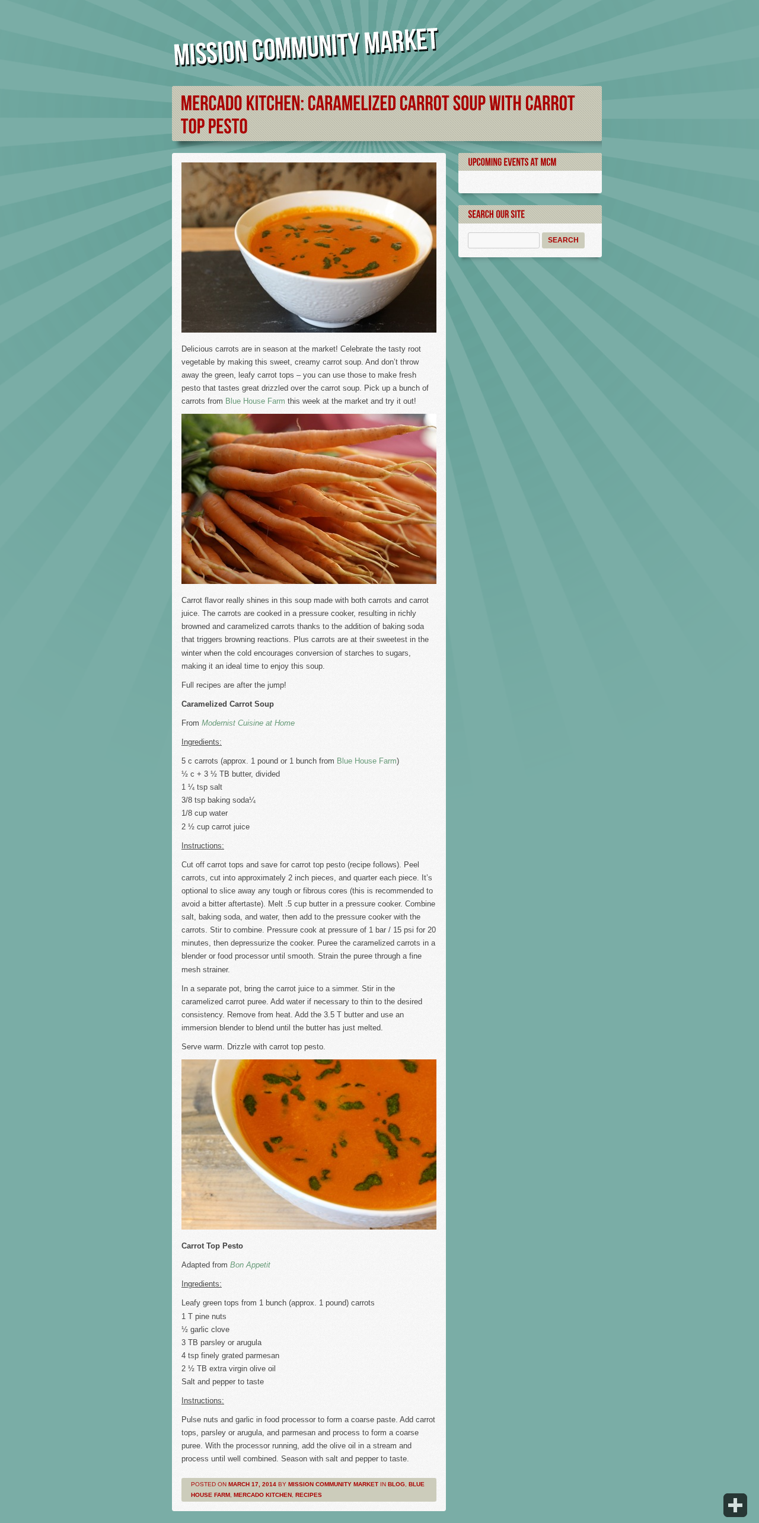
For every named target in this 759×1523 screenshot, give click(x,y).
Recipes (308, 1495)
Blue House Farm (255, 401)
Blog (396, 1484)
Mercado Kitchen (263, 1495)
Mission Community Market (333, 1484)
